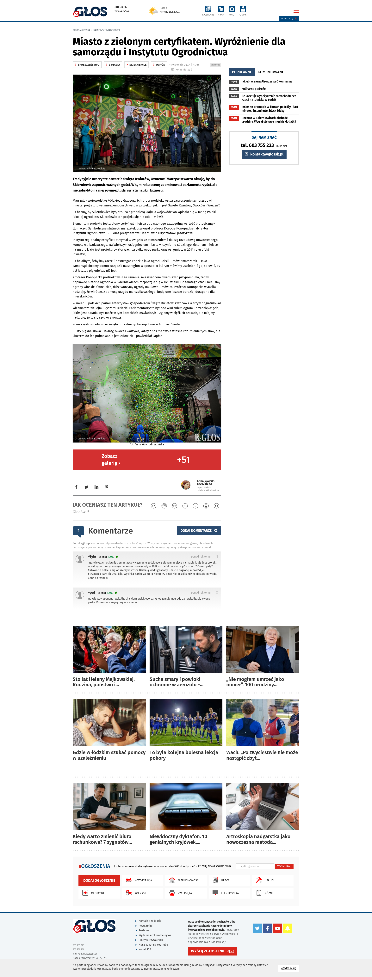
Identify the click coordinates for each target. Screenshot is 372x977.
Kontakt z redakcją (150, 921)
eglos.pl (121, 7)
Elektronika (230, 893)
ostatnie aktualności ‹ (208, 490)
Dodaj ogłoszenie (99, 880)
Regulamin (145, 925)
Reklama (144, 930)
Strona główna (81, 30)
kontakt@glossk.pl (266, 154)
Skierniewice (136, 64)
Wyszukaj (287, 18)
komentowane (271, 72)
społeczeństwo (87, 64)
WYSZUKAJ (284, 866)
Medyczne (98, 893)
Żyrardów (122, 11)
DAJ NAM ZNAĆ (264, 137)
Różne (269, 893)
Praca (225, 880)
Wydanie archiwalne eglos (155, 935)
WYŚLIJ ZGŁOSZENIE (208, 951)
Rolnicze (140, 893)
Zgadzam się (290, 968)
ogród (159, 64)
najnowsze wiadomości (106, 30)
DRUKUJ (216, 65)
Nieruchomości (188, 880)
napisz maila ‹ (204, 487)
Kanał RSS (145, 949)
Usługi (269, 880)
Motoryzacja (143, 880)
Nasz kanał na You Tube (153, 944)
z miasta (113, 64)
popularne (242, 72)
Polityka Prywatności (151, 940)
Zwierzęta (185, 893)
